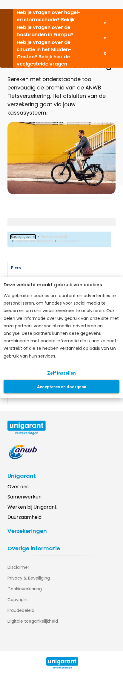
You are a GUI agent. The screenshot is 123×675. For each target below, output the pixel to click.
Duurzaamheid (24, 517)
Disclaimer (18, 567)
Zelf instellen (61, 372)
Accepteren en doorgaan (61, 386)
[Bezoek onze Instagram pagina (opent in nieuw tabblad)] (23, 640)
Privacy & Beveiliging (28, 578)
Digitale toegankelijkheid (32, 621)
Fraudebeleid (20, 610)
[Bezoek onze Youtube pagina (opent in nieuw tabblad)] (35, 640)
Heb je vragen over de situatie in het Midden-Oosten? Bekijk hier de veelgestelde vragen (44, 53)
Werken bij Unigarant (32, 507)
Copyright (17, 600)
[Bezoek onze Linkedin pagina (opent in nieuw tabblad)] (11, 640)
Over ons (18, 486)
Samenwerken (24, 496)
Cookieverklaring (24, 589)
